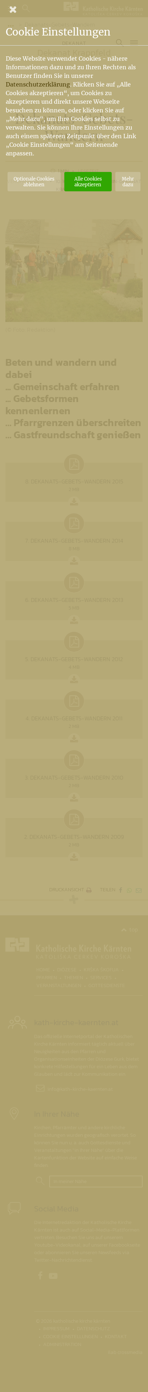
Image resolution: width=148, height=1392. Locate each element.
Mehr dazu (128, 181)
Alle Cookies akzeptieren (88, 181)
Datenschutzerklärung (38, 84)
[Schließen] (74, 9)
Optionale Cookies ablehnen (34, 181)
